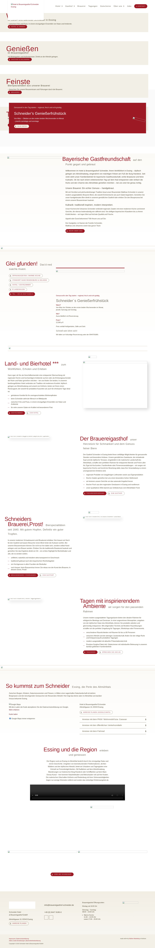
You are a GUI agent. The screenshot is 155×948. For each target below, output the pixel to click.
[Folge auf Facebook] (46, 917)
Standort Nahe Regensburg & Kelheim (29, 280)
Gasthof (69, 6)
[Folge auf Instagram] (51, 917)
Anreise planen (19, 923)
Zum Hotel (34, 413)
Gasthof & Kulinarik (20, 59)
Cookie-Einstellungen (19, 940)
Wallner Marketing (134, 938)
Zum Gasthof (116, 493)
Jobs (129, 6)
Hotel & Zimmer (18, 26)
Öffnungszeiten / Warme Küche (26, 275)
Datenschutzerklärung (22, 938)
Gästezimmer (17, 413)
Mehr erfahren (14, 710)
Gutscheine (105, 6)
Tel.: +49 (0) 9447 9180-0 (22, 294)
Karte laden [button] (13, 714)
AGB (10, 940)
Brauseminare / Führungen (23, 575)
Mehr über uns (75, 231)
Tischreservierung (95, 493)
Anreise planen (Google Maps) (97, 712)
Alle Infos (22, 126)
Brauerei (82, 6)
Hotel (58, 6)
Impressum (12, 938)
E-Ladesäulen (18, 289)
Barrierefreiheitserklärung (33, 940)
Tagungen (93, 6)
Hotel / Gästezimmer (21, 285)
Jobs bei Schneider (62, 874)
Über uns (118, 6)
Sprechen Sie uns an (111, 652)
